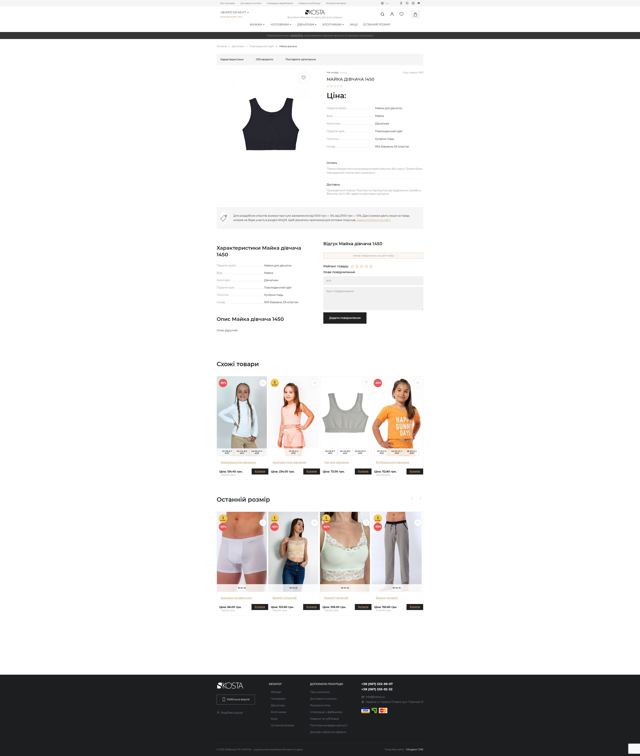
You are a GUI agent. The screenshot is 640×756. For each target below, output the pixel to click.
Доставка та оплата (251, 3)
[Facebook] (401, 3)
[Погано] (357, 266)
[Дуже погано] (352, 266)
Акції (354, 24)
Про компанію (227, 3)
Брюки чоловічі (387, 598)
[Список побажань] (303, 77)
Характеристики (232, 59)
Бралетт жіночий (284, 598)
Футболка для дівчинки (392, 462)
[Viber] (407, 3)
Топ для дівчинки (336, 462)
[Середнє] (362, 266)
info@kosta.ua (375, 696)
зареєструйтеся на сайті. (374, 220)
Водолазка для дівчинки (238, 462)
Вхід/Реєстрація (232, 712)
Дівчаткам (305, 24)
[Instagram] (413, 3)
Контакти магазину (336, 3)
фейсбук (297, 35)
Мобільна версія (238, 699)
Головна (221, 46)
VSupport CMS (414, 749)
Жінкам (256, 24)
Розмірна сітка (320, 705)
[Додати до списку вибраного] (263, 383)
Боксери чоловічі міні (236, 598)
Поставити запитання (301, 59)
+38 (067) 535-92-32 (377, 689)
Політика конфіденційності (328, 725)
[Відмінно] (371, 266)
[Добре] (366, 266)
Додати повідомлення (345, 318)
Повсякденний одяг (262, 46)
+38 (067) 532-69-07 (233, 12)
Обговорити (264, 59)
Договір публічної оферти (328, 732)
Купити (260, 471)
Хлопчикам (332, 24)
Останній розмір (376, 24)
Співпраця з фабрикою (326, 712)
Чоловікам (279, 24)
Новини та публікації (309, 3)
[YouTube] (419, 3)
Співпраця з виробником (280, 3)
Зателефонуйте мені (231, 17)
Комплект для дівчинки (289, 462)
